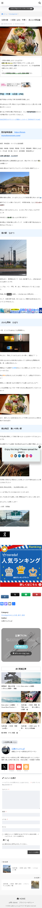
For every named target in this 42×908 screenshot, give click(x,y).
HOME (22, 899)
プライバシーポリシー (26, 902)
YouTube (19, 770)
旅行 (19, 615)
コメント (5, 789)
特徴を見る (22, 647)
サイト (4, 827)
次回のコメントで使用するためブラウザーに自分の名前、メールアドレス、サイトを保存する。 (22, 835)
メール (5, 819)
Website (26, 770)
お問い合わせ (13, 902)
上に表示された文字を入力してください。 (15, 844)
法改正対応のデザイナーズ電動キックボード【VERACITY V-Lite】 (20, 119)
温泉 (23, 615)
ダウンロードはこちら (22, 653)
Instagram (11, 770)
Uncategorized (6, 615)
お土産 (14, 615)
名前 (4, 811)
